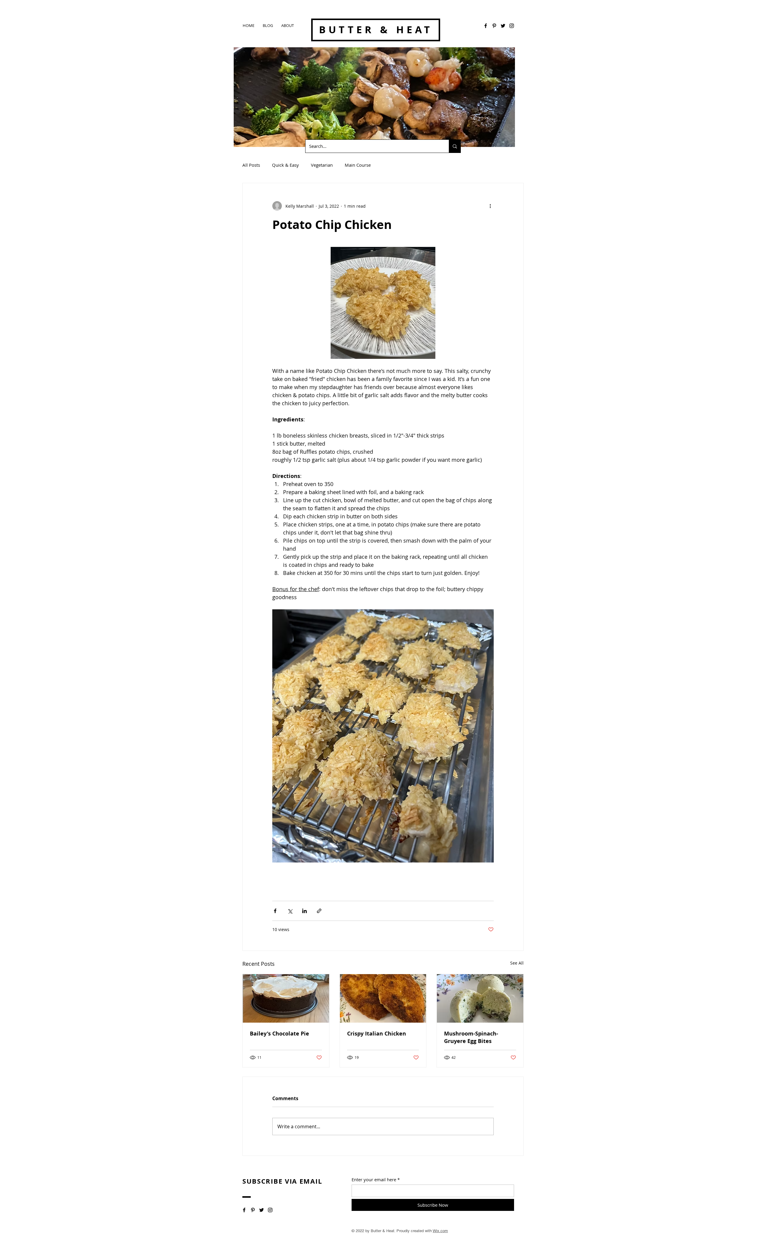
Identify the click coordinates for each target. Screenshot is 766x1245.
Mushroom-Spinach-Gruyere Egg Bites (471, 1037)
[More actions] (490, 205)
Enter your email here (374, 1179)
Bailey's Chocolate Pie (279, 1033)
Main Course (358, 165)
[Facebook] (486, 26)
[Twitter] (503, 26)
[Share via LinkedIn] (304, 911)
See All (517, 963)
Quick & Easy (285, 165)
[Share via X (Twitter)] (290, 911)
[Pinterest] (494, 26)
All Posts (251, 165)
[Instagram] (512, 26)
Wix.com (440, 1231)
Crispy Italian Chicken (376, 1033)
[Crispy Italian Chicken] (383, 998)
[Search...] (454, 146)
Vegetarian (322, 165)
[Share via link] (319, 911)
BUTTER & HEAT (376, 29)
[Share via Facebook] (275, 911)
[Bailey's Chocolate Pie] (286, 998)
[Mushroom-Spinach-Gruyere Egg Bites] (480, 998)
